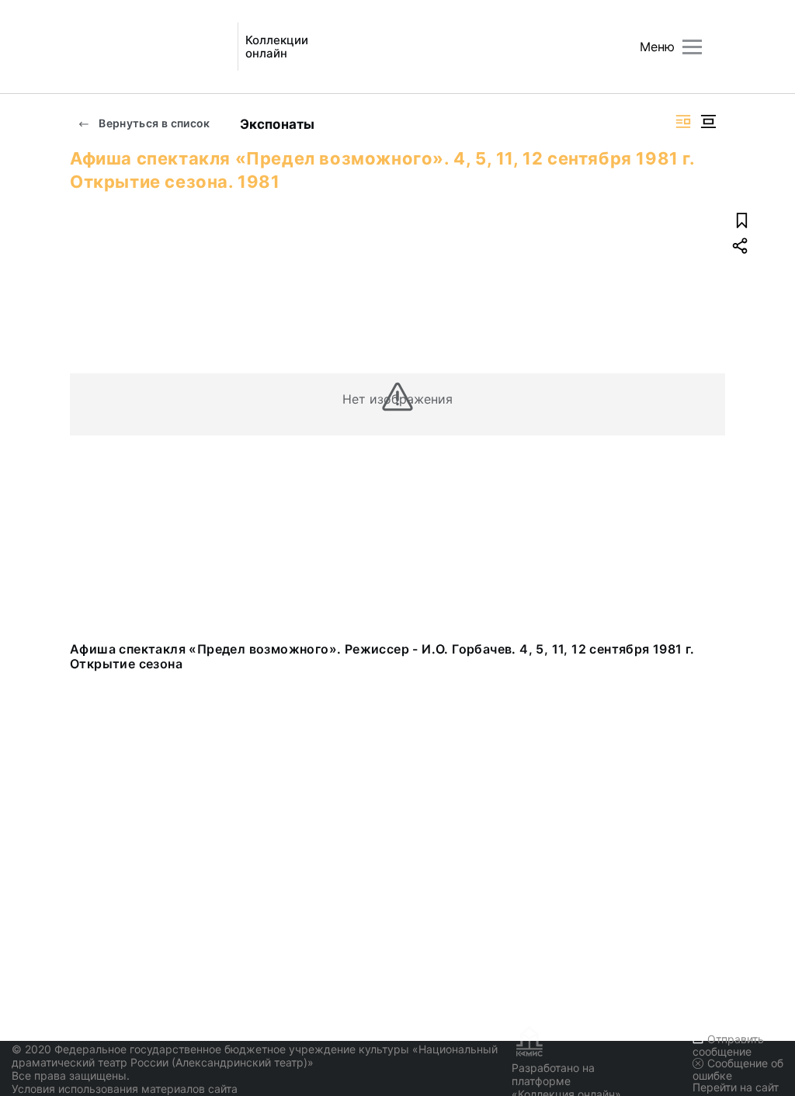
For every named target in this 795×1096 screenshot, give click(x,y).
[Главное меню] (692, 47)
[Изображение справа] (683, 121)
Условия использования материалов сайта (125, 1088)
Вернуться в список (153, 123)
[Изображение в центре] (708, 121)
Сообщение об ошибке (738, 1069)
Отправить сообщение (728, 1045)
